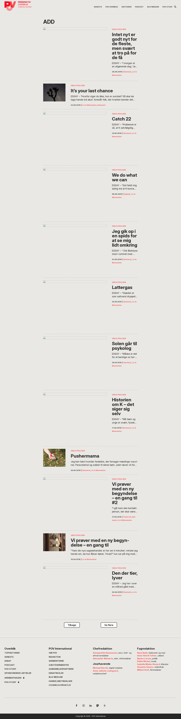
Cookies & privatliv (60, 685)
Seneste (9, 657)
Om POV (53, 653)
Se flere (108, 625)
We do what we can (124, 177)
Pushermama (85, 456)
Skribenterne (56, 661)
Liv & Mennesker (89, 105)
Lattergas (122, 287)
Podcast (10, 665)
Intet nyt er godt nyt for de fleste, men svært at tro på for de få (124, 46)
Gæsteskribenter (59, 665)
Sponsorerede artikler (18, 673)
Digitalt (127, 194)
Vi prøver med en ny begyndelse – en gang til (100, 542)
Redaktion (55, 657)
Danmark (127, 72)
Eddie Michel (143, 661)
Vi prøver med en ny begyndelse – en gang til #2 (124, 493)
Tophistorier (12, 653)
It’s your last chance (92, 90)
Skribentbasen (13, 678)
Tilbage (72, 625)
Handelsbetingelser (60, 681)
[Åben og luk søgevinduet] (175, 7)
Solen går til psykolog (124, 345)
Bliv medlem (56, 677)
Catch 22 (121, 119)
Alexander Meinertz (103, 658)
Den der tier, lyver (125, 575)
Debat (8, 661)
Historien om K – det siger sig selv (123, 406)
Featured (127, 517)
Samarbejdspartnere (61, 669)
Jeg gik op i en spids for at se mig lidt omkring (124, 238)
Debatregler (56, 673)
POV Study (10, 669)
